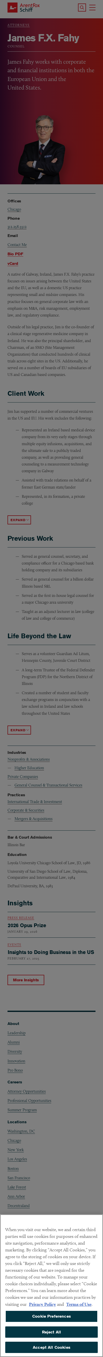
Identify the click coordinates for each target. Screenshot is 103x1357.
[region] (51, 1285)
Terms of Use (79, 1304)
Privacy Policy (42, 1304)
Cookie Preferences (51, 1316)
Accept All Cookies (51, 1347)
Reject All (51, 1332)
